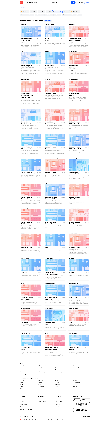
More (78, 15)
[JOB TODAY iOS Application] (77, 399)
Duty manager (23, 374)
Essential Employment (25, 333)
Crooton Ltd (47, 79)
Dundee (39, 384)
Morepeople (71, 258)
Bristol (21, 382)
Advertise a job (23, 401)
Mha (22, 51)
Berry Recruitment (73, 51)
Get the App (58, 399)
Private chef (76, 367)
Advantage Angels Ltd (49, 308)
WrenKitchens (72, 24)
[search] (73, 2)
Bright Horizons (48, 183)
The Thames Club (72, 133)
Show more (40, 374)
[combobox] (38, 3)
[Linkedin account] (32, 416)
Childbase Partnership (73, 79)
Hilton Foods (24, 233)
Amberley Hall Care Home (26, 158)
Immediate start (24, 365)
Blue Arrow (23, 24)
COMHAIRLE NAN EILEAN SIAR (51, 208)
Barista (67, 11)
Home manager (59, 371)
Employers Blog (23, 404)
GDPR (58, 419)
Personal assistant (42, 367)
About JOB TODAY (60, 401)
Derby (21, 384)
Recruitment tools (24, 411)
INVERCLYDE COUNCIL (74, 208)
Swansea (57, 384)
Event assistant (23, 369)
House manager (41, 369)
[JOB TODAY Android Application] (86, 399)
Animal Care (40, 15)
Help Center (58, 406)
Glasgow (75, 380)
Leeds (56, 380)
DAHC (22, 283)
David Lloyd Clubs (25, 258)
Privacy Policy (43, 419)
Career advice (41, 399)
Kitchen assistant (42, 365)
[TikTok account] (20, 416)
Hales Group (71, 183)
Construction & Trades (69, 15)
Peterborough (76, 382)
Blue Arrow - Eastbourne (50, 283)
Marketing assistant (60, 367)
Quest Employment (73, 333)
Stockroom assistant (78, 371)
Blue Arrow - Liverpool (73, 283)
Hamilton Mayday (25, 79)
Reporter (75, 369)
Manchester (40, 380)
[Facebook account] (25, 416)
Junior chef (22, 367)
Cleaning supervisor (25, 371)
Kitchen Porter (58, 11)
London (22, 380)
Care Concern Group (25, 308)
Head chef (57, 365)
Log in (87, 2)
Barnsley (57, 386)
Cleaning (58, 15)
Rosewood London (73, 233)
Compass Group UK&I (25, 208)
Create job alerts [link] (47, 20)
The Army (47, 333)
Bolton (21, 388)
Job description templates (26, 409)
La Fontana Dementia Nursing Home (52, 158)
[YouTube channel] (27, 416)
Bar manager (76, 365)
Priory (46, 233)
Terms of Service (51, 419)
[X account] (30, 416)
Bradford (40, 382)
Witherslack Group (73, 158)
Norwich (75, 386)
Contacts (58, 404)
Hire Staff (22, 399)
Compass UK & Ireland (49, 24)
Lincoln (21, 386)
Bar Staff (42, 11)
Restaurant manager (60, 369)
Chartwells (23, 107)
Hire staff (81, 2)
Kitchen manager (42, 371)
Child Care (49, 15)
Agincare (23, 133)
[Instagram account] (22, 416)
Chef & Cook (26, 11)
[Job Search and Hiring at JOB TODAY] (21, 2)
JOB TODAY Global (42, 401)
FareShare (47, 51)
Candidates (22, 406)
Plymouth (57, 382)
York (74, 384)
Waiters (34, 11)
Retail (49, 11)
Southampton (41, 386)
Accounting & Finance (28, 15)
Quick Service (76, 11)
